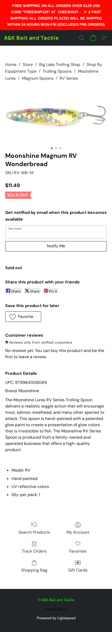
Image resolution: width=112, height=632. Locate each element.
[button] (31, 38)
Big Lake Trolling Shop (59, 64)
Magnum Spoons (37, 78)
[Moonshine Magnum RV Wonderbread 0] (56, 115)
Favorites (77, 551)
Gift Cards (78, 570)
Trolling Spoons (57, 71)
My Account (77, 532)
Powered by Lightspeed (56, 618)
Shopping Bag (34, 570)
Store (28, 64)
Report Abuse (56, 609)
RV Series (69, 78)
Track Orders (34, 551)
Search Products (34, 532)
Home (10, 64)
